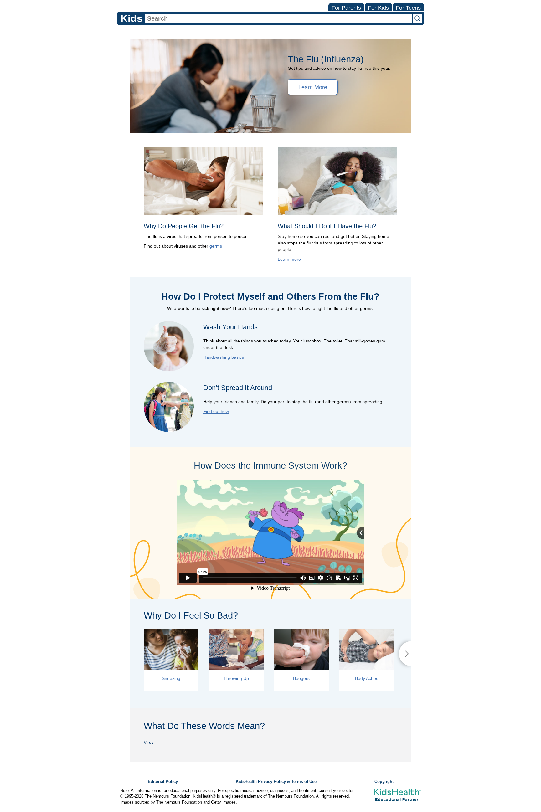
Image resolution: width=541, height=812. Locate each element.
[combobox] (278, 18)
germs (215, 246)
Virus (149, 742)
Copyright (384, 781)
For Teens (408, 8)
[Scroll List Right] (405, 653)
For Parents (346, 8)
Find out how (216, 411)
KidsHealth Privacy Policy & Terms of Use (276, 781)
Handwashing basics (223, 357)
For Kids (378, 8)
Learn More (312, 87)
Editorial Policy (163, 781)
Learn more (289, 259)
